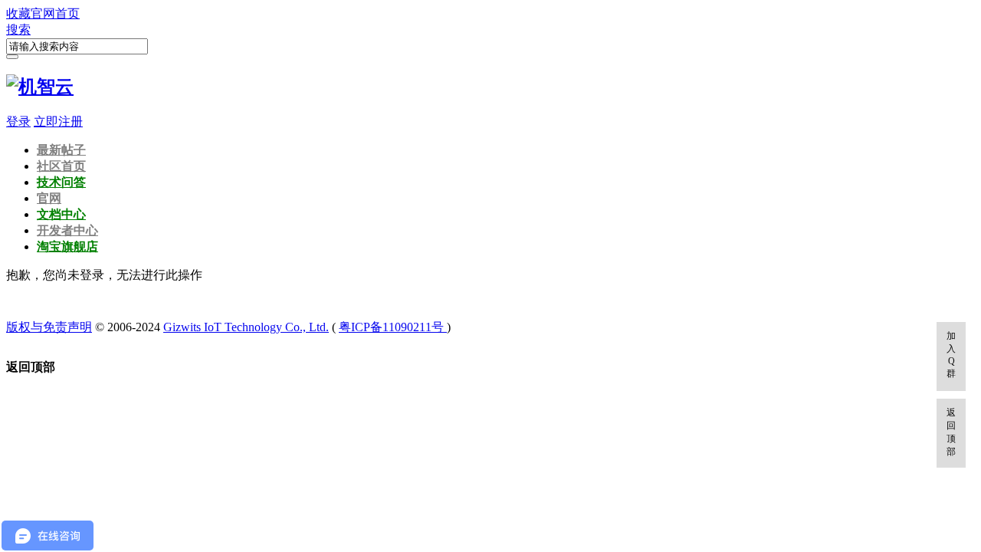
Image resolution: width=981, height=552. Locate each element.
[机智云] (40, 87)
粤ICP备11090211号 (393, 327)
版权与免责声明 (49, 327)
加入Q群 (951, 354)
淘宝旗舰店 (67, 246)
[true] (12, 56)
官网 (49, 198)
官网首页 (55, 13)
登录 (18, 121)
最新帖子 (61, 149)
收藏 (18, 13)
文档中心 (61, 214)
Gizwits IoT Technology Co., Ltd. (246, 327)
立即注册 (58, 121)
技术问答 (61, 182)
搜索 (18, 29)
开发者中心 (67, 230)
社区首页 (61, 165)
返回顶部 (951, 432)
